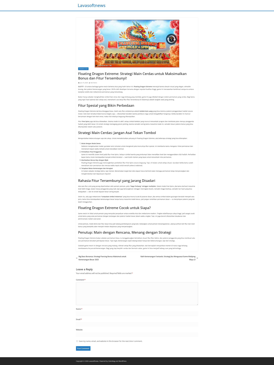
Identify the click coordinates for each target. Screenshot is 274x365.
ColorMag (111, 361)
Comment (80, 280)
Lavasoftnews (91, 5)
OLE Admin (93, 83)
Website (79, 330)
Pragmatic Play (83, 68)
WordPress (122, 361)
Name (79, 309)
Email (79, 319)
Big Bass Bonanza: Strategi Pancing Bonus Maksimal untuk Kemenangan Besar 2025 (102, 258)
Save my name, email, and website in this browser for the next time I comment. (110, 341)
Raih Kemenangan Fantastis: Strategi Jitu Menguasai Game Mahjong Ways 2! (168, 258)
